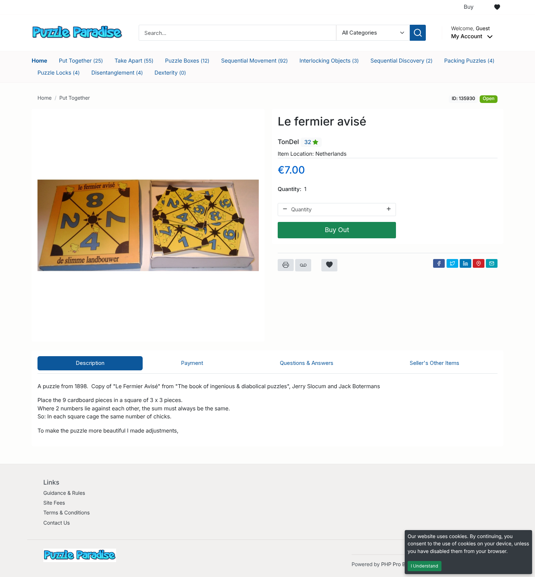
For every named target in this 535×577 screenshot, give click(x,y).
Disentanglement (117, 72)
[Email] (492, 263)
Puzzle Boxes (187, 60)
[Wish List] (497, 7)
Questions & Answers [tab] (306, 362)
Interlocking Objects (329, 60)
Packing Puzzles (469, 60)
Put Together (81, 60)
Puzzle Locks (58, 72)
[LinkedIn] (465, 263)
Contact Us (56, 523)
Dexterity (170, 72)
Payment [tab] (192, 362)
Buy (468, 6)
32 (308, 142)
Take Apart (134, 60)
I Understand (424, 566)
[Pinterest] (478, 263)
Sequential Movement (254, 60)
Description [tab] (90, 362)
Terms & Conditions (66, 513)
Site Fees (54, 503)
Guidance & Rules (64, 493)
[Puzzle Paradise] (77, 32)
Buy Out (337, 230)
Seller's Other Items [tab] (434, 362)
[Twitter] (452, 263)
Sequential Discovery (401, 60)
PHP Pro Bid (395, 564)
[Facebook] (439, 263)
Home (39, 60)
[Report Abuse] (303, 265)
